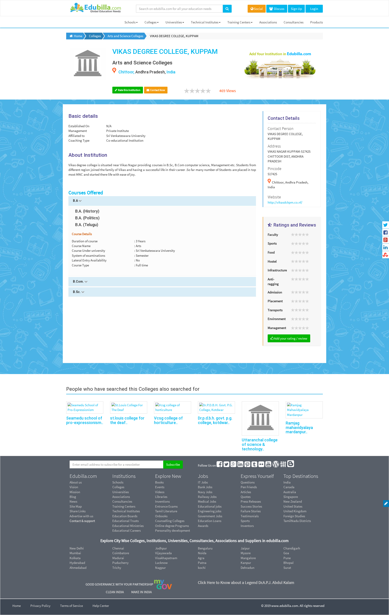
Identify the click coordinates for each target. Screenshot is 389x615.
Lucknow (161, 563)
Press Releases (251, 501)
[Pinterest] (247, 465)
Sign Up (296, 9)
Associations (268, 22)
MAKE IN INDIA (141, 592)
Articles (246, 492)
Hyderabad (77, 563)
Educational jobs (210, 506)
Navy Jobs (205, 492)
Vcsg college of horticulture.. (168, 420)
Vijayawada (163, 553)
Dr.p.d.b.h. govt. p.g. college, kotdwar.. (215, 420)
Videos (159, 492)
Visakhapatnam (166, 558)
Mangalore (248, 558)
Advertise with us (81, 516)
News (73, 501)
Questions (248, 482)
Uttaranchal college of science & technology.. (260, 444)
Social (258, 9)
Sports (272, 243)
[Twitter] (227, 465)
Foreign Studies (294, 516)
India (287, 482)
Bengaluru (205, 548)
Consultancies (293, 22)
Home (16, 606)
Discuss (278, 9)
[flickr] (261, 465)
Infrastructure (277, 270)
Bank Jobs (205, 487)
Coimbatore (120, 553)
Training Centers (238, 22)
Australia (289, 492)
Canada (288, 487)
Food (271, 252)
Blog (73, 497)
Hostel (272, 261)
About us (76, 482)
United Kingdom (294, 511)
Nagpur (160, 567)
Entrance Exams (166, 506)
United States (292, 506)
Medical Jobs (207, 501)
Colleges (150, 22)
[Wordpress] (276, 465)
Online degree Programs (172, 526)
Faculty (273, 234)
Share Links (78, 511)
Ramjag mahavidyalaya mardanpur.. (299, 427)
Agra (201, 558)
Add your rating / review (290, 338)
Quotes (246, 497)
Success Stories (251, 506)
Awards (203, 526)
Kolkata (75, 558)
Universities (173, 22)
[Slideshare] (283, 465)
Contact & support (82, 521)
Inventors (247, 526)
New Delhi (77, 548)
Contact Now (157, 90)
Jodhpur (161, 548)
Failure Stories (251, 511)
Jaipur (245, 548)
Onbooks (161, 516)
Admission (275, 292)
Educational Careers (126, 530)
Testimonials (250, 516)
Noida (202, 553)
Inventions (162, 501)
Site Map (76, 506)
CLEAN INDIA (115, 592)
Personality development (172, 530)
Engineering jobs (209, 511)
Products (316, 22)
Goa (286, 553)
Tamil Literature (166, 511)
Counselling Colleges (169, 521)
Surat (287, 567)
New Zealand (292, 501)
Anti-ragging (273, 281)
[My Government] (163, 584)
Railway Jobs (207, 497)
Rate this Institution (129, 90)
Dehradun (247, 567)
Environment (277, 319)
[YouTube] (268, 465)
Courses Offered (85, 192)
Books (159, 482)
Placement (275, 301)
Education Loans (209, 521)
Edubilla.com (83, 476)
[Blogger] (290, 465)
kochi (202, 567)
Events (159, 487)
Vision (74, 487)
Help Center (101, 606)
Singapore (290, 497)
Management (277, 328)
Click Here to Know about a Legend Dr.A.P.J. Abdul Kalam (246, 582)
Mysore (246, 553)
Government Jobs (210, 516)
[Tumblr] (254, 465)
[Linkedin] (240, 465)
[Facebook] (220, 465)
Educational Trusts (125, 521)
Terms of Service (71, 606)
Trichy (116, 567)
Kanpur (246, 563)
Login (314, 9)
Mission (75, 492)
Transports (275, 310)
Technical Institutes (204, 22)
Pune (287, 558)
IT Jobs (203, 482)
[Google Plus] (234, 465)
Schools (130, 22)
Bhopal (288, 563)
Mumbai (75, 553)
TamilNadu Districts (297, 521)
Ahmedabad (78, 567)
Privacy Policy (40, 606)
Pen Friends (249, 487)
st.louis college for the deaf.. (127, 420)
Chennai (118, 548)
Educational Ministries (128, 526)
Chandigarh (291, 548)
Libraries (161, 497)
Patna (202, 563)
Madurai (118, 558)
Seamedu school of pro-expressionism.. (84, 420)
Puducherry (120, 563)
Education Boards (124, 516)
